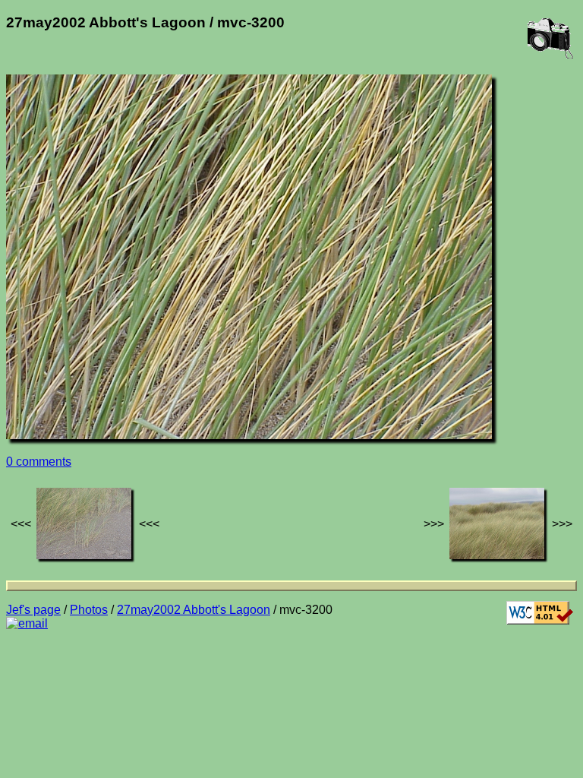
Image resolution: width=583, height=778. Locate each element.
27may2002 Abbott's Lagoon (193, 609)
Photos (89, 609)
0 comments (38, 461)
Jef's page (33, 609)
